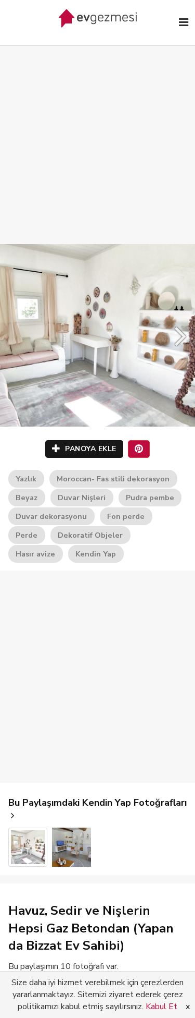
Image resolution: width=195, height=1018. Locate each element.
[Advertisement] (97, 134)
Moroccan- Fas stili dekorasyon (113, 479)
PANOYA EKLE (89, 449)
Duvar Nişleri (82, 497)
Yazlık (26, 479)
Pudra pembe (150, 497)
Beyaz (26, 497)
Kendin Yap (95, 554)
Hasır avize (35, 554)
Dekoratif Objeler (90, 535)
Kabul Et (161, 1006)
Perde (26, 535)
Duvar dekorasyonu (51, 516)
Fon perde (126, 516)
